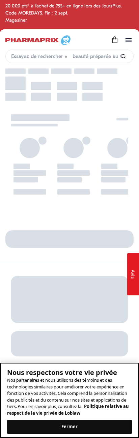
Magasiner (16, 20)
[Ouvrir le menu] (128, 40)
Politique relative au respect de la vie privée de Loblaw (68, 409)
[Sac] (114, 40)
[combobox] (69, 56)
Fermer (69, 427)
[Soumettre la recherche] (123, 56)
